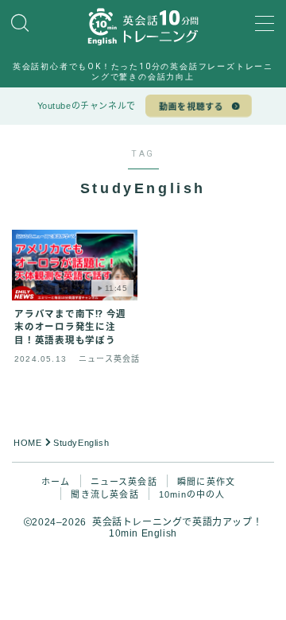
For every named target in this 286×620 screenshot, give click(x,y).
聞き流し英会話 (104, 494)
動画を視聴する (191, 106)
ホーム (56, 481)
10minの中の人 (192, 494)
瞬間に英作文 (206, 481)
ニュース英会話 (124, 481)
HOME (27, 443)
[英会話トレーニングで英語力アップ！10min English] (143, 25)
